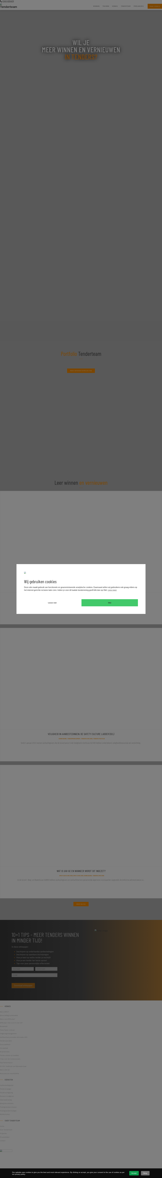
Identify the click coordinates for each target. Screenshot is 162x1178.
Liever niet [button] (52, 603)
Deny (145, 1173)
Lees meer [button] (112, 590)
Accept (134, 1173)
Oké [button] (109, 603)
